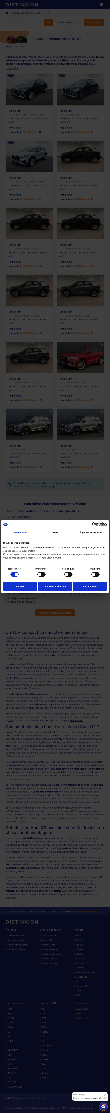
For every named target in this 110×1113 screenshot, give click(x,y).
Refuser (20, 586)
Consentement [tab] (19, 532)
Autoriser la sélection (55, 586)
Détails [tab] (55, 532)
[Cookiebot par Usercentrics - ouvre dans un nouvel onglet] (94, 524)
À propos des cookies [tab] (91, 532)
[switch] (41, 574)
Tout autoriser (90, 586)
